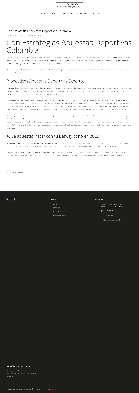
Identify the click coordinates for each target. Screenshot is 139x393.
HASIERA (42, 14)
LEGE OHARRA (55, 389)
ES (99, 14)
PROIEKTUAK (68, 14)
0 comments (31, 35)
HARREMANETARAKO (85, 14)
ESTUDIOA (54, 14)
